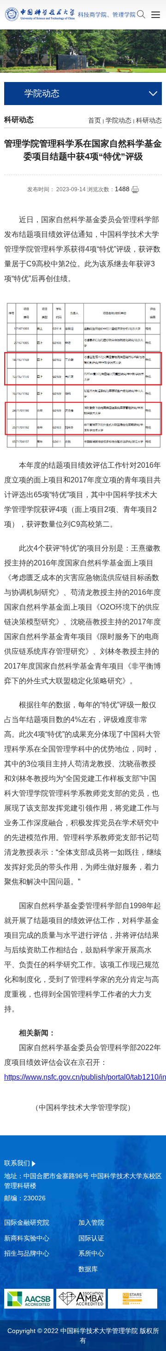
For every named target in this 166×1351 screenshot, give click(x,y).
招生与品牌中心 (26, 1253)
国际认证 (91, 1238)
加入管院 (91, 1222)
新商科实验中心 (26, 1238)
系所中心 (91, 1253)
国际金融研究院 (26, 1222)
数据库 (88, 1269)
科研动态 (149, 120)
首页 (94, 120)
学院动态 (118, 120)
